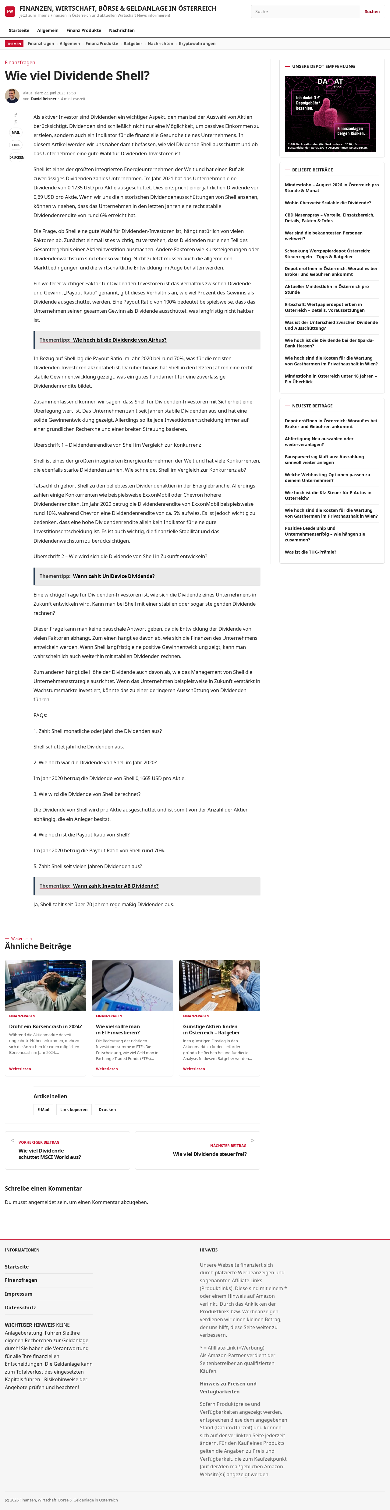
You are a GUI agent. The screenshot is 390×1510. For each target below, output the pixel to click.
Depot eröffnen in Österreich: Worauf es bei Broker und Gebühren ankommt (331, 271)
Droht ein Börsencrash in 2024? (45, 1026)
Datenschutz (20, 1307)
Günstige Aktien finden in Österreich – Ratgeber (211, 1029)
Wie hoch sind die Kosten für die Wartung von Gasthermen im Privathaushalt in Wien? (331, 361)
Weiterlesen (20, 1069)
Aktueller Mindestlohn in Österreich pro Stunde (327, 289)
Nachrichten (122, 30)
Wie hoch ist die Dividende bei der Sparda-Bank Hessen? (329, 343)
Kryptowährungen (197, 43)
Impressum (19, 1293)
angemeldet (42, 1202)
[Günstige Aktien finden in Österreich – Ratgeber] (219, 985)
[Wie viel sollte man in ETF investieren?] (132, 985)
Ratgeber (133, 43)
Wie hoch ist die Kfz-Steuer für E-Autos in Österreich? (328, 495)
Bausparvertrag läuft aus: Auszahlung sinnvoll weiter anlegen (324, 459)
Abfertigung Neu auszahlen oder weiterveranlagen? (319, 441)
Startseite (19, 30)
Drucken (16, 157)
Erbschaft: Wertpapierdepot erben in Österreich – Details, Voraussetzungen (325, 307)
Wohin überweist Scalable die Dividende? (328, 203)
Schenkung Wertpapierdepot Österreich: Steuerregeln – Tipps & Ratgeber (327, 253)
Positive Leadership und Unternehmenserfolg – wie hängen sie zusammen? (325, 534)
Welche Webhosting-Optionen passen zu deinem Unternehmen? (327, 477)
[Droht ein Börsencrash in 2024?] (45, 985)
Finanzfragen (41, 43)
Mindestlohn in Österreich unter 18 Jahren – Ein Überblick (331, 379)
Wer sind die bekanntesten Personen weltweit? (324, 235)
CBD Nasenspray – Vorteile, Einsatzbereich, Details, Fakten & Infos (329, 218)
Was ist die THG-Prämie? (310, 552)
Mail (16, 132)
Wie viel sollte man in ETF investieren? (118, 1029)
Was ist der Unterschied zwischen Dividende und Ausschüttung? (331, 325)
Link (16, 145)
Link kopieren (74, 1109)
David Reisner (43, 98)
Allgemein (47, 30)
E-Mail (43, 1109)
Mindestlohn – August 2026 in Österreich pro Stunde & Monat (332, 187)
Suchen (372, 11)
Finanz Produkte (83, 30)
